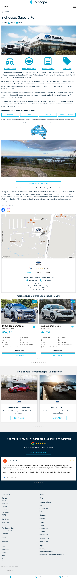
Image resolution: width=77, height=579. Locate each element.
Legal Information (46, 552)
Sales (29, 273)
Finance (42, 518)
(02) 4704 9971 (47, 280)
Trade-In (48, 115)
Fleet (4, 561)
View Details (19, 355)
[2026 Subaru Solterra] (57, 311)
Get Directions (33, 280)
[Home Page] (38, 2)
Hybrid (4, 552)
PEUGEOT (5, 504)
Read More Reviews (38, 452)
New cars (5, 522)
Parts (29, 115)
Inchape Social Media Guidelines (52, 554)
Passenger (5, 549)
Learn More (19, 418)
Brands (4, 498)
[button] (38, 469)
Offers (42, 498)
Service (10, 115)
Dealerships (44, 541)
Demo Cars (6, 525)
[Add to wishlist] (34, 327)
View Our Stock (10, 69)
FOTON (4, 515)
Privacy (42, 549)
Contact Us (44, 528)
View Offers (67, 69)
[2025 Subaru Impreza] (19, 311)
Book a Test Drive (29, 69)
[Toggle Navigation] (74, 6)
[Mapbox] (6, 257)
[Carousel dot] (31, 362)
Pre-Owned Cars (8, 528)
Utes (3, 558)
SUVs (3, 547)
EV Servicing (44, 508)
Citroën (5, 509)
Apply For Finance (67, 115)
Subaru (4, 501)
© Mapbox (71, 257)
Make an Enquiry (48, 69)
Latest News (44, 534)
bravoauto (6, 512)
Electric (4, 544)
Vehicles (5, 541)
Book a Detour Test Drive (38, 183)
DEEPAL (4, 506)
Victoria (5, 534)
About (42, 526)
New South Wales (8, 531)
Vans (3, 555)
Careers (42, 531)
